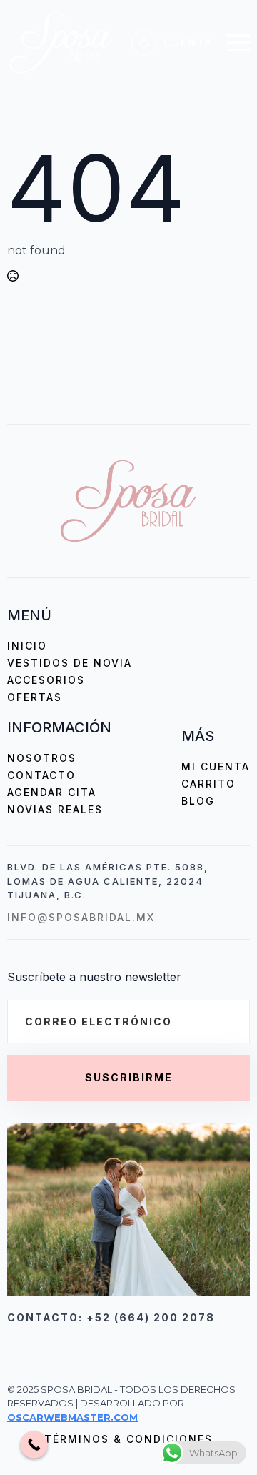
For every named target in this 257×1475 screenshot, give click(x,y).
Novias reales (55, 809)
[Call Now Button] (34, 1445)
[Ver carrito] (143, 42)
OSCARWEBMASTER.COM (72, 1417)
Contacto (41, 775)
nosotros (41, 758)
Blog (198, 801)
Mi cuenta (215, 766)
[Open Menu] (238, 42)
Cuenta (188, 42)
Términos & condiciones (128, 1439)
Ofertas (34, 697)
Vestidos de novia (69, 663)
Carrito (208, 784)
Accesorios (46, 680)
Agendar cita (51, 792)
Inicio (27, 646)
